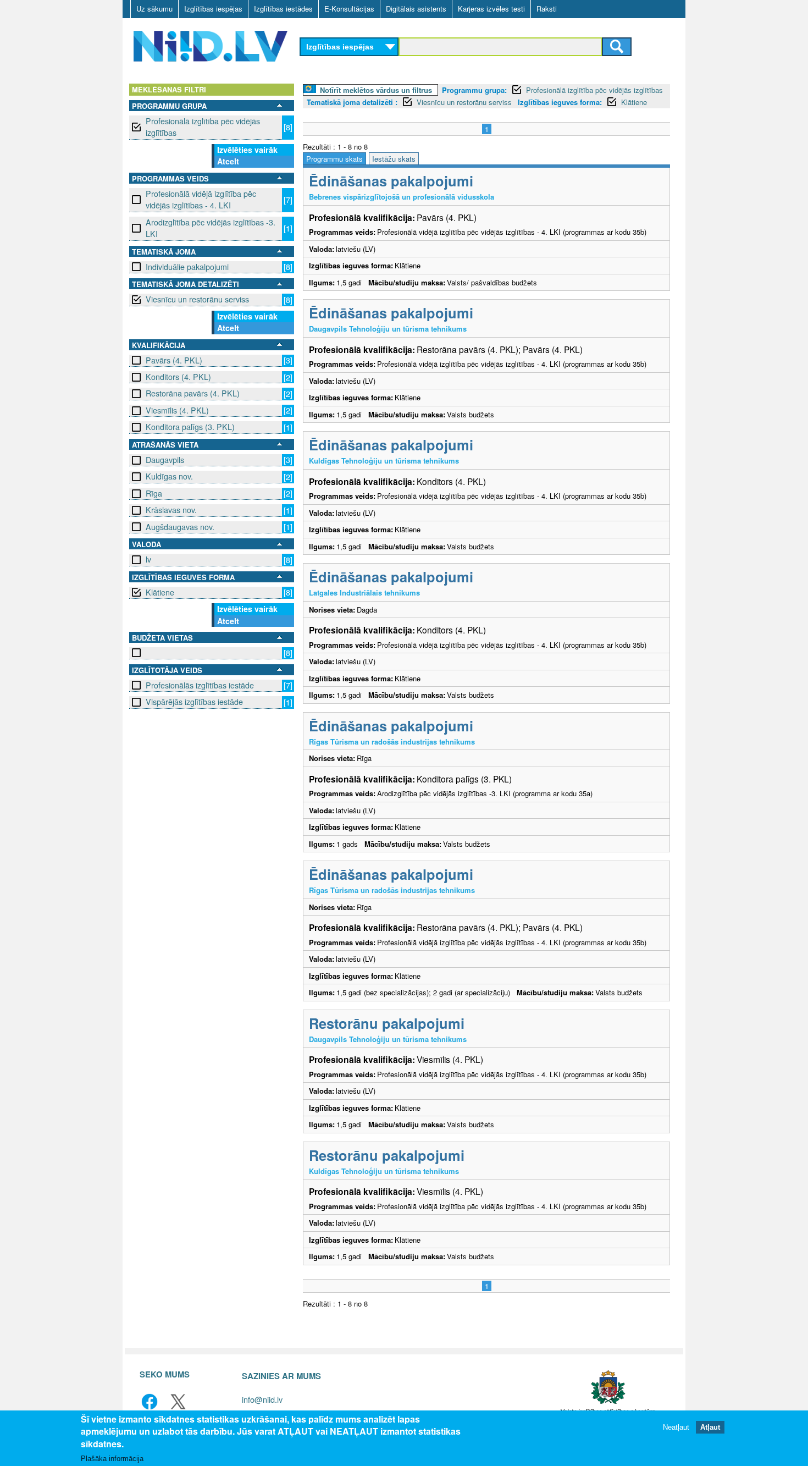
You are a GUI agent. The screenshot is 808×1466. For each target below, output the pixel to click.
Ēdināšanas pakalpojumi (391, 180)
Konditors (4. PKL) (178, 376)
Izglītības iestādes (283, 8)
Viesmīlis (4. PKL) (177, 410)
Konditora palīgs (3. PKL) (190, 426)
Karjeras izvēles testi (491, 8)
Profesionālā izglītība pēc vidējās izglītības (203, 126)
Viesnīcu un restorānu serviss (197, 299)
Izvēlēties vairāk (247, 149)
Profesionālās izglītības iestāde (200, 685)
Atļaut (710, 1427)
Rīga (154, 493)
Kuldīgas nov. (169, 476)
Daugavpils (165, 459)
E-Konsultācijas (349, 8)
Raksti (546, 8)
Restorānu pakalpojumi (386, 1023)
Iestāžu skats (394, 158)
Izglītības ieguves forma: (560, 102)
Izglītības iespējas (213, 8)
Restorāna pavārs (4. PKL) (193, 393)
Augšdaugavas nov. (180, 526)
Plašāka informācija (112, 1458)
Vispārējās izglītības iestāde (194, 701)
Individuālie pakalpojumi (187, 266)
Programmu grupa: (474, 90)
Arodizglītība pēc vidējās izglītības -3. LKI (210, 228)
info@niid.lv (262, 1399)
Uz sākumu (154, 8)
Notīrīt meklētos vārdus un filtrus (376, 90)
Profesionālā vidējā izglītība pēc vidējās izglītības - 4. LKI (201, 199)
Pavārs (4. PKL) (174, 360)
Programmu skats (334, 158)
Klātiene (160, 592)
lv (148, 559)
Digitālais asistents (416, 8)
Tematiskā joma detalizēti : (352, 102)
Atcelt (228, 161)
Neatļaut (676, 1427)
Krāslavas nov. (171, 509)
